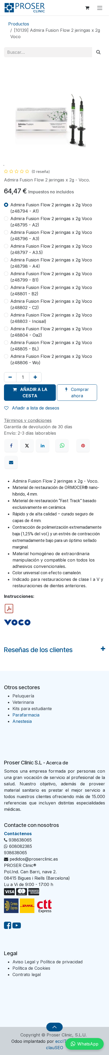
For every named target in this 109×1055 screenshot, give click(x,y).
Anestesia (22, 721)
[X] (27, 445)
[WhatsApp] (63, 445)
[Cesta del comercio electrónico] (87, 7)
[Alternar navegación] (99, 7)
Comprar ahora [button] (79, 392)
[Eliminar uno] (10, 377)
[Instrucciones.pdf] (9, 609)
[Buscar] (98, 52)
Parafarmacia (25, 715)
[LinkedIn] (42, 445)
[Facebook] (11, 445)
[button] (30, 392)
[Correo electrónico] (11, 462)
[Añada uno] (35, 377)
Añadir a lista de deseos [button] (35, 408)
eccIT (61, 1041)
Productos (18, 23)
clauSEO (54, 1047)
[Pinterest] (83, 445)
